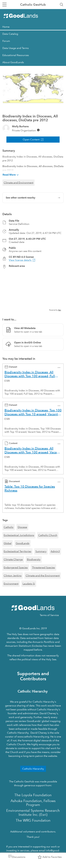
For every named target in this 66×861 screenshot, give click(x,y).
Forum (6, 40)
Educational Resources (15, 55)
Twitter (50, 21)
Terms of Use (36, 21)
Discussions (18, 856)
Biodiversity (34, 559)
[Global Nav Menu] (4, 4)
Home (5, 26)
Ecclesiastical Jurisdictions (19, 535)
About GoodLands (13, 62)
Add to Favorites (52, 856)
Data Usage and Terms (15, 48)
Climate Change (13, 559)
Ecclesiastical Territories (17, 551)
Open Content (31, 139)
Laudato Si (29, 583)
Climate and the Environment (43, 575)
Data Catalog (10, 33)
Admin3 (55, 551)
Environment (11, 583)
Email (59, 21)
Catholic (8, 527)
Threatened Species (43, 567)
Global (8, 543)
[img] (38, 130)
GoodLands (22, 543)
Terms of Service (49, 615)
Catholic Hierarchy (33, 768)
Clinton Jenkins (12, 575)
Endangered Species (16, 567)
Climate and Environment (18, 182)
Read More (9, 174)
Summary (40, 551)
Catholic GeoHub (33, 4)
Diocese (22, 527)
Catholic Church (47, 535)
